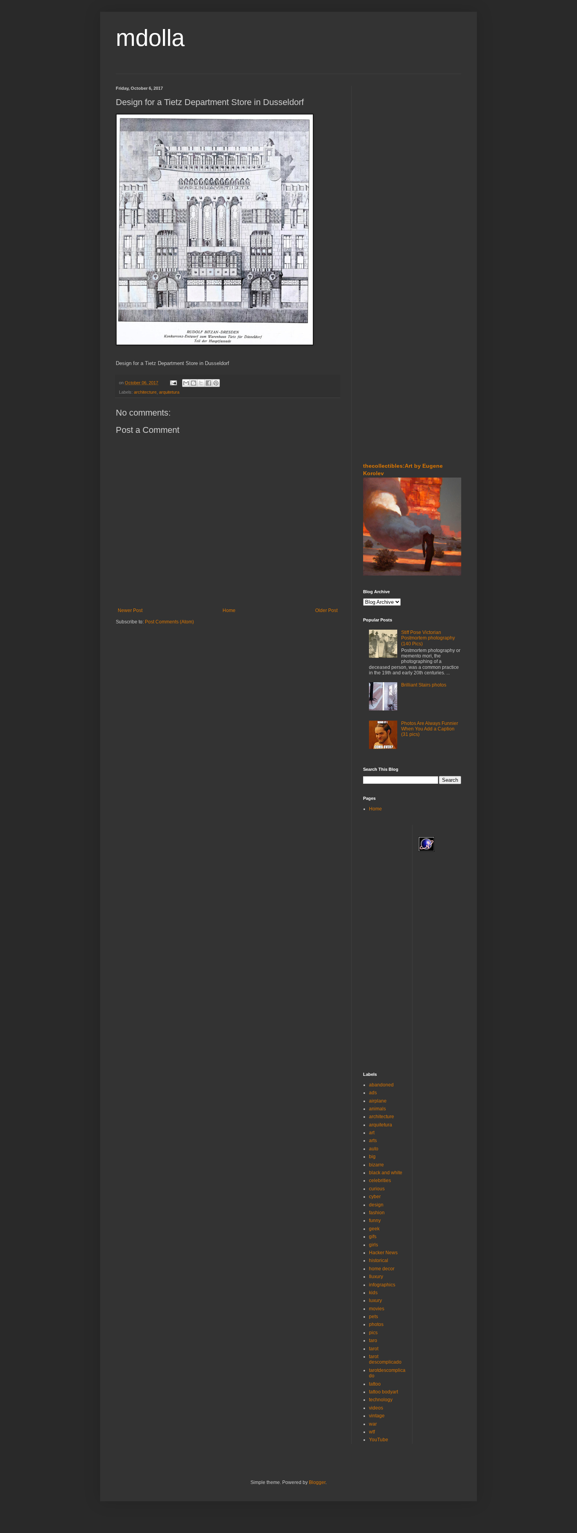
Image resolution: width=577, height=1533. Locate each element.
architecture (145, 392)
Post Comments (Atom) (169, 622)
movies (376, 1308)
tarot (373, 1348)
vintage (377, 1416)
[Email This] (186, 383)
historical (378, 1260)
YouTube (378, 1439)
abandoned (381, 1085)
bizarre (376, 1165)
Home (229, 610)
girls (373, 1245)
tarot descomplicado (385, 1359)
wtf (372, 1432)
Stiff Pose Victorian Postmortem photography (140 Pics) (428, 638)
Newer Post (130, 610)
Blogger (317, 1482)
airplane (378, 1101)
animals (377, 1109)
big (372, 1156)
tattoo (375, 1384)
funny (375, 1220)
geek (374, 1228)
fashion (377, 1212)
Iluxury (376, 1276)
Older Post (326, 610)
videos (376, 1408)
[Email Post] (173, 382)
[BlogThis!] (193, 383)
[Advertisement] (386, 133)
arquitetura (169, 392)
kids (373, 1292)
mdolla (150, 38)
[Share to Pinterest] (216, 383)
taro (373, 1340)
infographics (382, 1285)
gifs (372, 1236)
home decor (381, 1268)
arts (373, 1140)
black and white (385, 1172)
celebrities (380, 1180)
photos (376, 1324)
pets (373, 1316)
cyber (375, 1196)
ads (373, 1092)
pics (373, 1332)
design (376, 1205)
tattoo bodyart (383, 1392)
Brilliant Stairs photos (423, 685)
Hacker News (383, 1252)
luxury (375, 1300)
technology (381, 1399)
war (373, 1424)
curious (377, 1189)
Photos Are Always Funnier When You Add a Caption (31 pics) (429, 729)
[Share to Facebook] (208, 383)
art (371, 1132)
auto (373, 1149)
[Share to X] (201, 383)
